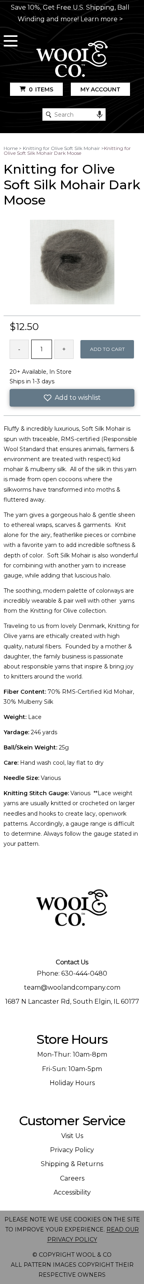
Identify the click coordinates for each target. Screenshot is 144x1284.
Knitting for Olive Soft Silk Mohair (61, 148)
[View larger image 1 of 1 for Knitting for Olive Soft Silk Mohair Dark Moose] (72, 263)
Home (11, 148)
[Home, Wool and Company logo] (72, 60)
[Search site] (48, 114)
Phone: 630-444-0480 (72, 973)
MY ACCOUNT (100, 89)
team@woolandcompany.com (72, 987)
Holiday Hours (72, 1083)
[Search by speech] (100, 115)
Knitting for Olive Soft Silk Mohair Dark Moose (67, 150)
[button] (72, 398)
